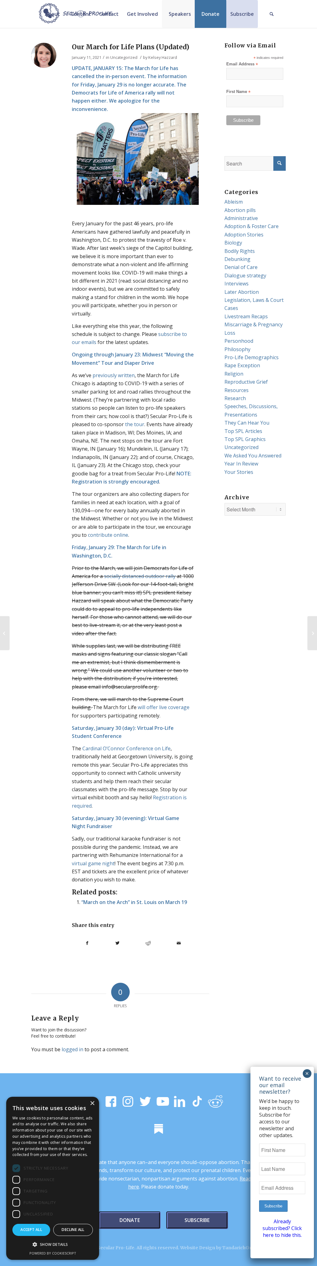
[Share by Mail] (178, 943)
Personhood (238, 340)
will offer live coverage (163, 707)
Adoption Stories (243, 234)
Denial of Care (241, 267)
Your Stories (238, 472)
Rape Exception (242, 365)
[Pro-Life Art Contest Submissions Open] (5, 633)
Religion (233, 373)
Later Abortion (241, 292)
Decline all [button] (73, 1229)
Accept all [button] (31, 1229)
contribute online (108, 535)
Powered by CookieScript (52, 1253)
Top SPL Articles (243, 431)
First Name (238, 92)
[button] (52, 1244)
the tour (134, 424)
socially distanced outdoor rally (140, 576)
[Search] (272, 14)
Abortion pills (240, 210)
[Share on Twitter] (117, 943)
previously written (114, 375)
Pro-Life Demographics (251, 357)
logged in (72, 1049)
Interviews (236, 283)
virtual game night (93, 863)
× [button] (92, 1103)
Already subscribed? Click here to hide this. (282, 1228)
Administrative (241, 218)
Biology (233, 242)
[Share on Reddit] (148, 943)
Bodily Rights (239, 251)
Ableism (233, 201)
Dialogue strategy (245, 275)
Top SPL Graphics (245, 439)
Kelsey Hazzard (162, 57)
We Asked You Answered (252, 455)
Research (235, 398)
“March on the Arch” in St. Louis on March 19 (134, 902)
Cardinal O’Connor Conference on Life (126, 748)
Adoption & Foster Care (251, 226)
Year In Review (241, 463)
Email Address (242, 64)
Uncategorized (123, 57)
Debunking (237, 259)
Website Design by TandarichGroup (220, 1248)
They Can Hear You (246, 422)
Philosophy (237, 349)
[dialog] (52, 1178)
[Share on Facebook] (87, 943)
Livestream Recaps (246, 316)
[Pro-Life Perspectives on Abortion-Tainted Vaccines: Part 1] (312, 633)
